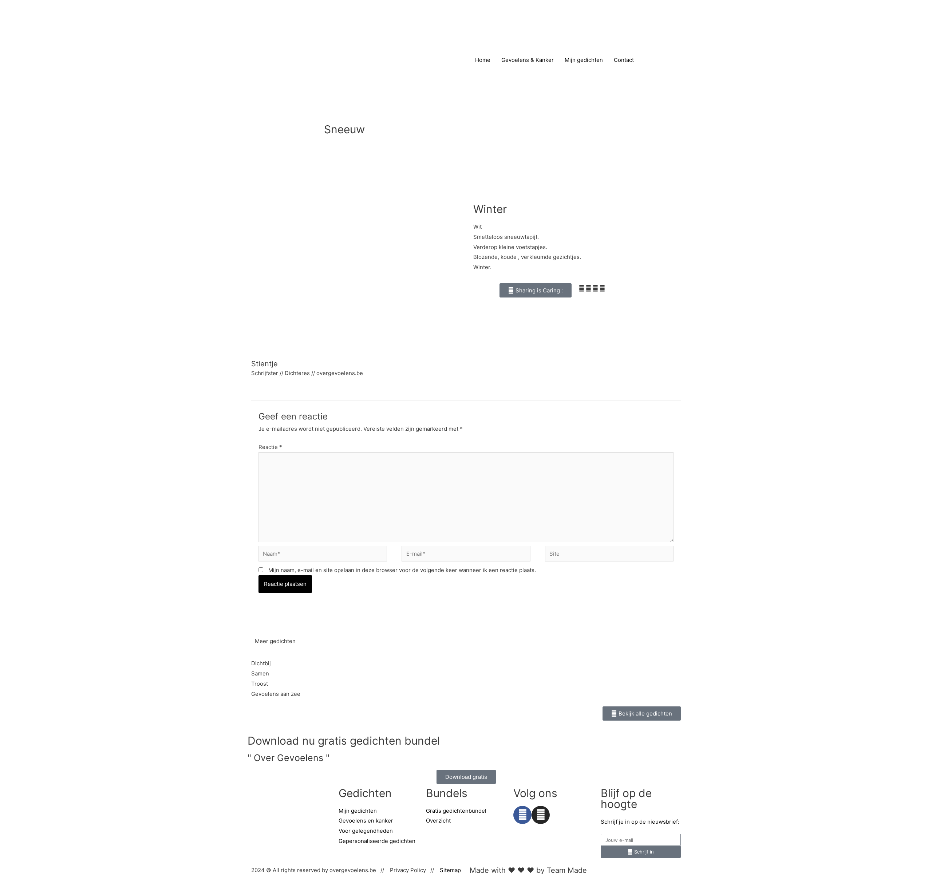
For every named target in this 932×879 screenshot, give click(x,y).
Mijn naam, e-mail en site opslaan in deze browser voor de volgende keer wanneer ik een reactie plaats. (402, 570)
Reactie (270, 447)
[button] (535, 290)
